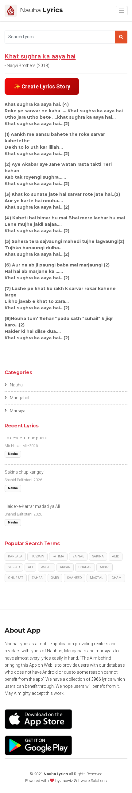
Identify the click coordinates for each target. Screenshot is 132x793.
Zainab (78, 556)
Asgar (46, 567)
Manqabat (19, 397)
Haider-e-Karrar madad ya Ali (32, 506)
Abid (115, 556)
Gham (116, 578)
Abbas (104, 567)
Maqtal (96, 578)
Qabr (55, 578)
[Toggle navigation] (121, 10)
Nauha (16, 384)
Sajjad (14, 567)
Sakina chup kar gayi (25, 472)
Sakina (98, 556)
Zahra (37, 578)
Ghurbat (15, 578)
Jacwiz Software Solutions (83, 780)
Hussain (37, 556)
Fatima (58, 556)
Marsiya (17, 410)
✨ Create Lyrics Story (42, 86)
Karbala (15, 556)
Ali (30, 567)
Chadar (85, 567)
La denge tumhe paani (26, 437)
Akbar (65, 567)
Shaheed (74, 578)
